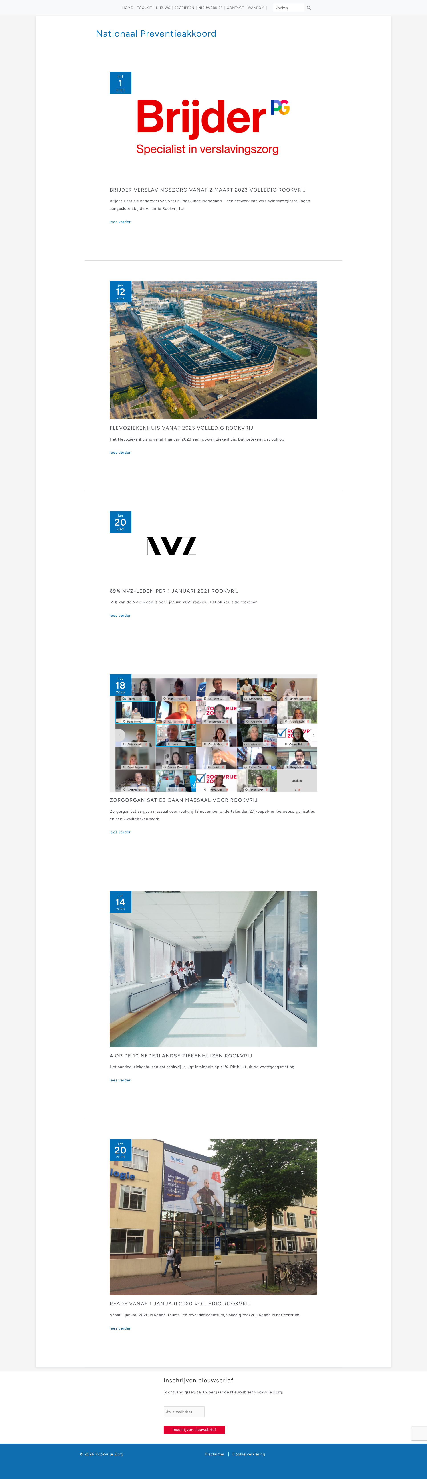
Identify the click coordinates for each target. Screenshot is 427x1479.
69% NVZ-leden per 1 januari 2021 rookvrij (174, 591)
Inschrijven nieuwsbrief (194, 1429)
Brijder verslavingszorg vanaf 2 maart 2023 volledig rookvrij (208, 190)
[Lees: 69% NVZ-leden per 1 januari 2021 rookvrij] (172, 546)
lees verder (120, 223)
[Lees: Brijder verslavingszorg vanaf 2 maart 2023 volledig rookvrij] (213, 126)
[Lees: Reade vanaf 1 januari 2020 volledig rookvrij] (213, 1217)
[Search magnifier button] (308, 7)
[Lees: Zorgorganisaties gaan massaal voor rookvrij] (213, 732)
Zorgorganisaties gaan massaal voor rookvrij (184, 800)
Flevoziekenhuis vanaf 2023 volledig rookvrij (181, 428)
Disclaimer (215, 1454)
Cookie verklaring (248, 1454)
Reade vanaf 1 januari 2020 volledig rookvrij (180, 1304)
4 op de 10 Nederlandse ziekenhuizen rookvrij (181, 1056)
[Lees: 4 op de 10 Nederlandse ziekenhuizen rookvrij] (213, 969)
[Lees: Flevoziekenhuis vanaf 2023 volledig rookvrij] (213, 350)
